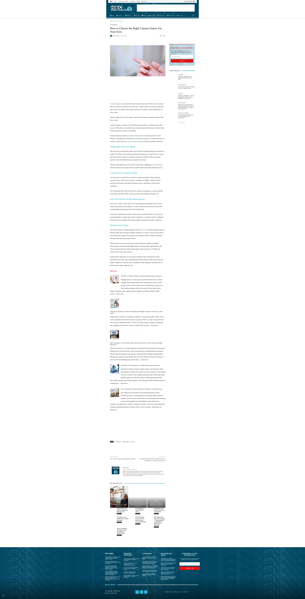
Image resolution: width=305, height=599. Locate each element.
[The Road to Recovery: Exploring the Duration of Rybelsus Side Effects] (156, 497)
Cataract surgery (115, 104)
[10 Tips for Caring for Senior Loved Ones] (119, 497)
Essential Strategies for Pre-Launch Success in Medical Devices (131, 568)
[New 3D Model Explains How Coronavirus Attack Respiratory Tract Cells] (138, 497)
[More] (163, 41)
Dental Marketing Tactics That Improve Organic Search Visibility (131, 576)
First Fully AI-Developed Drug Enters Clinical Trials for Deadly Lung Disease (168, 573)
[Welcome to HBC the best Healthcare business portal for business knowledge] (121, 8)
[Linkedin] (187, 1)
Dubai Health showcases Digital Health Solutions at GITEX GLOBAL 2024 (168, 564)
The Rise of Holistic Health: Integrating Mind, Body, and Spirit (141, 276)
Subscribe (182, 61)
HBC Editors (117, 35)
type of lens (143, 230)
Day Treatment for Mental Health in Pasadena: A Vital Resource (141, 389)
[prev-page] (111, 538)
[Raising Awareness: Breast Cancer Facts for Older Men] (150, 510)
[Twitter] (191, 1)
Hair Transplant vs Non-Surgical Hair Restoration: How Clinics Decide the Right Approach (136, 343)
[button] (193, 15)
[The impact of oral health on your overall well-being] (113, 518)
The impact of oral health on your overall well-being (122, 519)
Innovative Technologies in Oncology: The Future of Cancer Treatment (112, 562)
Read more (120, 294)
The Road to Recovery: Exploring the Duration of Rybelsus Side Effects (156, 504)
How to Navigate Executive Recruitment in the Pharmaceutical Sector (130, 564)
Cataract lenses (117, 441)
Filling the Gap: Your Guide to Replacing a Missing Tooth (122, 510)
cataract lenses (157, 165)
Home (111, 21)
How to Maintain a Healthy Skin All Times (140, 510)
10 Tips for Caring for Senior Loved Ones (119, 505)
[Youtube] (194, 1)
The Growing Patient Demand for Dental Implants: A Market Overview (131, 559)
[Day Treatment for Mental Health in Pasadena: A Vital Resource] (114, 393)
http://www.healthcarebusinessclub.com (130, 469)
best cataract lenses (130, 141)
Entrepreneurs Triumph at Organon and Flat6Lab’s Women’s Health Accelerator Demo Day (168, 559)
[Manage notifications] (3, 595)
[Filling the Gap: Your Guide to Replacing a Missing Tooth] (113, 510)
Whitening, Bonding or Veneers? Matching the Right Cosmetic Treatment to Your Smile (136, 312)
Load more (181, 122)
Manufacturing (182, 102)
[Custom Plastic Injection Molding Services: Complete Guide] (173, 87)
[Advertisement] (166, 8)
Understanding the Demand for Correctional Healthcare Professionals (185, 116)
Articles (115, 21)
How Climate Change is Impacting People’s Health (122, 458)
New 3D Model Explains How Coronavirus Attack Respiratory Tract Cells (138, 504)
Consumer (120, 21)
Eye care (132, 441)
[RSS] (189, 1)
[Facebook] (185, 1)
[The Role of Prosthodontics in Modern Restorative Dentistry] (114, 369)
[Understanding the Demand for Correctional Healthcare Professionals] (173, 115)
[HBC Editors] (111, 36)
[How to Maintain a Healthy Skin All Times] (131, 510)
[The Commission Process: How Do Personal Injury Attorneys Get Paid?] (131, 518)
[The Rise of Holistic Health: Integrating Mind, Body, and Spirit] (114, 280)
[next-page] (114, 538)
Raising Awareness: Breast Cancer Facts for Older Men (159, 510)
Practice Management (183, 113)
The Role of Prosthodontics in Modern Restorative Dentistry (140, 365)
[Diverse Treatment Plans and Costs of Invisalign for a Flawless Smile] (113, 530)
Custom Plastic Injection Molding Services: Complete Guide (186, 87)
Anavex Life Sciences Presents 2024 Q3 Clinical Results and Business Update (168, 568)
